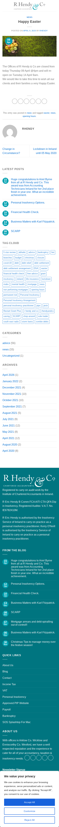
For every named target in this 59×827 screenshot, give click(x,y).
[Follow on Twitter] (33, 757)
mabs (6, 284)
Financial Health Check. (25, 212)
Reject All (29, 820)
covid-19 (7, 263)
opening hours (29, 116)
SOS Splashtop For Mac (16, 722)
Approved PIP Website (15, 703)
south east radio (11, 321)
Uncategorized (11, 355)
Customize (29, 811)
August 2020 (9, 444)
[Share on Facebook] (20, 101)
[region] (29, 799)
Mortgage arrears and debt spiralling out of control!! (32, 623)
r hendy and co (31, 311)
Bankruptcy (9, 716)
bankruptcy (43, 252)
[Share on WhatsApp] (14, 101)
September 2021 (12, 406)
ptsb (46, 305)
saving (6, 316)
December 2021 (11, 387)
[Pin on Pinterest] (38, 101)
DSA (36, 268)
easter (46, 113)
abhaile (22, 252)
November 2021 (11, 394)
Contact (6, 677)
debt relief (26, 263)
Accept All (29, 802)
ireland (20, 279)
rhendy (43, 31)
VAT (4, 690)
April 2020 (8, 450)
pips (38, 305)
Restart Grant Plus (12, 311)
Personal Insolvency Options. (28, 202)
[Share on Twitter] (26, 101)
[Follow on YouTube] (50, 757)
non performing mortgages (15, 289)
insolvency (8, 279)
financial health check (13, 273)
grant (43, 273)
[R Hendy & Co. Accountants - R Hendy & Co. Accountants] (29, 5)
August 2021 (9, 413)
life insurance (32, 279)
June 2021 (8, 425)
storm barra (27, 321)
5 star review (9, 252)
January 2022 (10, 381)
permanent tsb (10, 295)
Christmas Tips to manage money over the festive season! (33, 643)
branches (7, 257)
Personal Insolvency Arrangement (19, 300)
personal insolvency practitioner (18, 305)
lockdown (46, 279)
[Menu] (4, 6)
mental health (18, 284)
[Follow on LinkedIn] (45, 757)
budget (18, 257)
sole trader (43, 316)
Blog (5, 671)
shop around (29, 316)
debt (17, 263)
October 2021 (10, 400)
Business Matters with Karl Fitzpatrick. (33, 221)
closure (40, 257)
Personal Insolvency (29, 295)
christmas (29, 257)
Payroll (6, 709)
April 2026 (8, 374)
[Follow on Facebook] (27, 757)
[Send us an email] (39, 757)
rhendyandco (47, 311)
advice (32, 252)
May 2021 (8, 431)
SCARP (15, 231)
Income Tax (9, 684)
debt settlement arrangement (17, 268)
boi (52, 252)
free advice (32, 273)
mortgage (32, 284)
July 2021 (8, 419)
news (29, 17)
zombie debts (42, 321)
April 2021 (8, 438)
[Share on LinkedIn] (44, 101)
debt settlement (41, 263)
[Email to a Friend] (32, 101)
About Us (7, 665)
